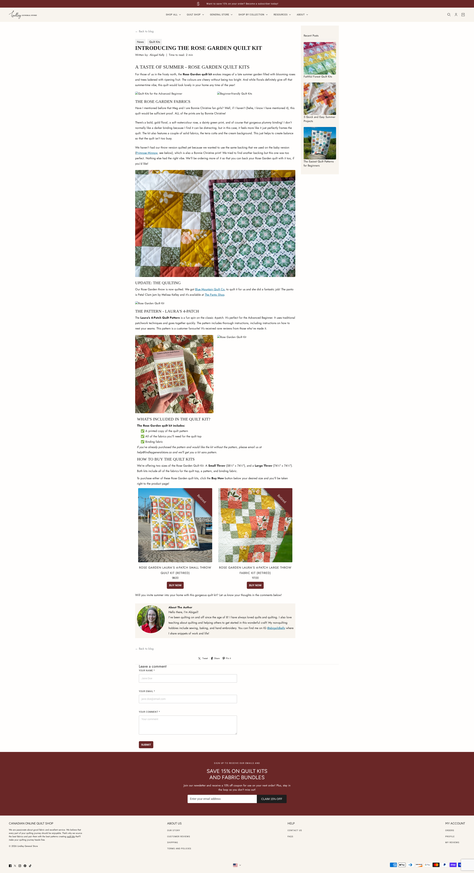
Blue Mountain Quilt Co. (210, 289)
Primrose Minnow (146, 153)
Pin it (228, 658)
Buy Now (175, 585)
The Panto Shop (214, 295)
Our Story (173, 830)
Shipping (172, 842)
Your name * (147, 670)
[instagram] (20, 866)
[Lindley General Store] (23, 15)
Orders (449, 830)
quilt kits (71, 836)
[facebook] (10, 866)
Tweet (205, 658)
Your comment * (149, 712)
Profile (450, 836)
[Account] (456, 15)
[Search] (449, 15)
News (140, 42)
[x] (15, 865)
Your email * (147, 691)
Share (217, 658)
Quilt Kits (154, 42)
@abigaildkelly (276, 628)
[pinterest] (25, 866)
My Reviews (452, 842)
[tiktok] (30, 866)
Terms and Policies (179, 848)
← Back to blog (144, 31)
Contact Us (295, 830)
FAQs (290, 836)
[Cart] (463, 15)
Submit (146, 744)
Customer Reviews (178, 836)
